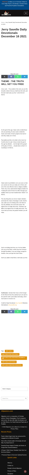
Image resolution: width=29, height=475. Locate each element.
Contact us (10, 465)
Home (2, 22)
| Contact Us (23, 427)
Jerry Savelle (18, 303)
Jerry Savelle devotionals (9, 361)
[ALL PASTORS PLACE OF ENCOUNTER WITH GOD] (6, 13)
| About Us (17, 427)
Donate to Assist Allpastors (14, 468)
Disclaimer (10, 473)
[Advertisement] (14, 57)
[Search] (26, 398)
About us (9, 462)
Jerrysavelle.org (12, 305)
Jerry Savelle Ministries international (12, 365)
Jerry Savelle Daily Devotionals (10, 354)
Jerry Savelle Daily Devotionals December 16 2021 (13, 358)
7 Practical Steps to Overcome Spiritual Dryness (14, 455)
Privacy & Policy (11, 471)
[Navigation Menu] (26, 13)
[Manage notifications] (25, 471)
